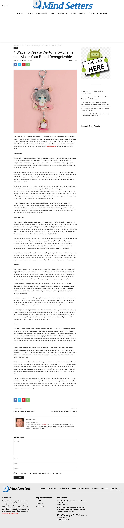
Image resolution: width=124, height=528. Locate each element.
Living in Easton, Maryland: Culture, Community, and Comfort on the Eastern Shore (95, 114)
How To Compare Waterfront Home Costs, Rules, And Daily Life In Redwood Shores (95, 98)
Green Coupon (51, 146)
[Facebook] (15, 64)
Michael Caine (19, 60)
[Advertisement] (62, 29)
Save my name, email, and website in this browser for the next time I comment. (38, 473)
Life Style (20, 45)
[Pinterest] (24, 64)
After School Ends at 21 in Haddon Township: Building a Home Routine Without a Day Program (95, 103)
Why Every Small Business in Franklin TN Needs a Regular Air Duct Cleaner (95, 109)
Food (58, 504)
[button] (6, 6)
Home (15, 45)
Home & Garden (61, 511)
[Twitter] (19, 64)
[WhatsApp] (28, 64)
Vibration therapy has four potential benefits (63, 411)
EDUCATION (60, 519)
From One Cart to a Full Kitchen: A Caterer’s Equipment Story (93, 92)
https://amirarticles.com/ (32, 422)
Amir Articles (45, 424)
